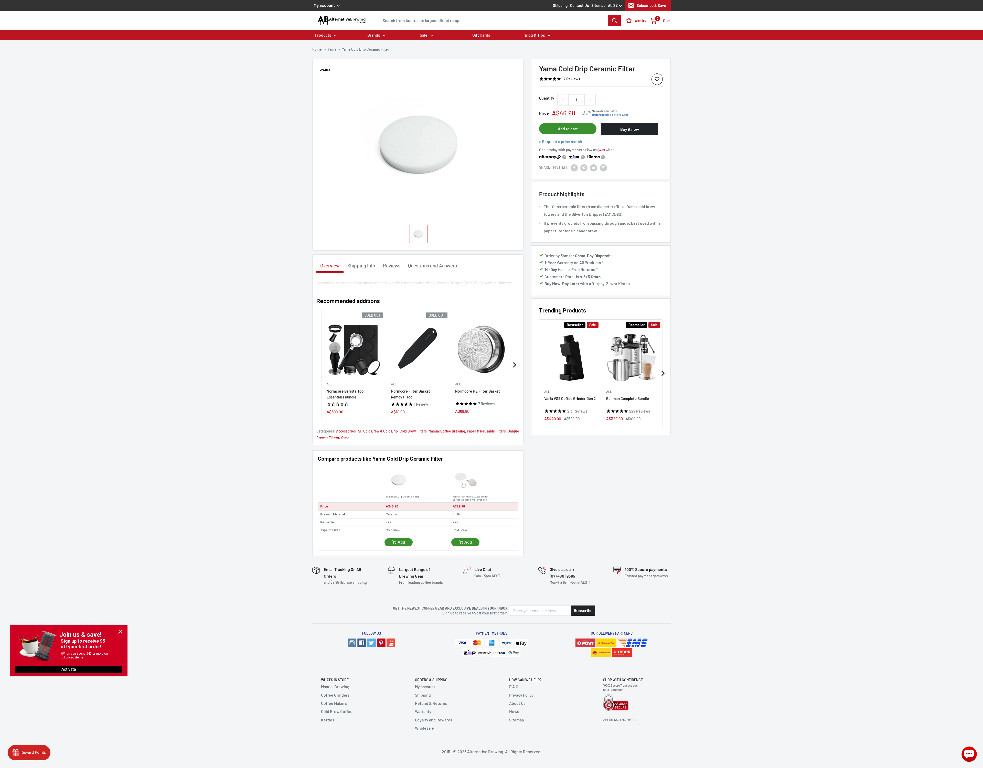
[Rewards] (29, 752)
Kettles (327, 719)
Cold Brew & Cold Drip (380, 431)
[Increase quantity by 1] (590, 99)
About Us (517, 703)
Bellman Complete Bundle (627, 398)
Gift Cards (481, 35)
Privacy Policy (521, 695)
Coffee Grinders (335, 695)
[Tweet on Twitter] (593, 167)
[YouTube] (391, 643)
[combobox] (500, 20)
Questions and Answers (432, 265)
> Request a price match (560, 141)
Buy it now (629, 129)
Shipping (560, 5)
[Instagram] (352, 643)
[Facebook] (361, 643)
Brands (373, 35)
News (514, 711)
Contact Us (579, 5)
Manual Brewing (335, 686)
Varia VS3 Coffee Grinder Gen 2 (570, 398)
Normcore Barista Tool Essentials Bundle (346, 394)
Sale (424, 35)
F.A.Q (513, 686)
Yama (345, 438)
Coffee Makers (334, 703)
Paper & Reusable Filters (486, 431)
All (547, 391)
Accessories (346, 431)
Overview (330, 265)
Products (323, 35)
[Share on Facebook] (574, 167)
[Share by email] (603, 167)
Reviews (391, 265)
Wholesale (424, 728)
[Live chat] (969, 754)
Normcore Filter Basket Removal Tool (410, 394)
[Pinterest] (381, 643)
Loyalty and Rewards (433, 719)
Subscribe (583, 611)
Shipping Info (361, 265)
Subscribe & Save (651, 5)
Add (401, 542)
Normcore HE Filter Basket (477, 391)
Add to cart (568, 128)
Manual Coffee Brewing (447, 431)
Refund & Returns (431, 703)
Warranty (423, 711)
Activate (68, 669)
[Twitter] (371, 643)
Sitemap (598, 5)
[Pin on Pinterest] (583, 167)
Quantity (546, 97)
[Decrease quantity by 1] (563, 99)
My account (325, 5)
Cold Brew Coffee (336, 711)
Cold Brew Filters (413, 431)
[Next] (662, 373)
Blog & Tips (535, 35)
